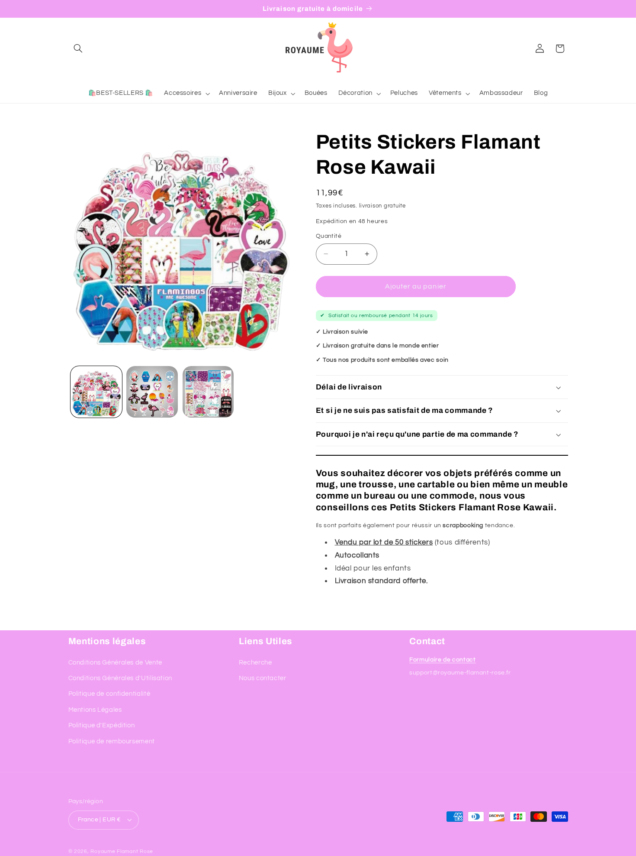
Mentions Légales (95, 710)
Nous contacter (262, 678)
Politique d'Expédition (101, 725)
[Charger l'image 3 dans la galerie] (208, 392)
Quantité (328, 236)
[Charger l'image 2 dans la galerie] (152, 392)
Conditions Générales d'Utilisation (120, 678)
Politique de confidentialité (109, 694)
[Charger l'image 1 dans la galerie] (96, 392)
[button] (78, 48)
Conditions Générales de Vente (115, 662)
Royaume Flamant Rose (121, 851)
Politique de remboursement (111, 741)
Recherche (255, 662)
